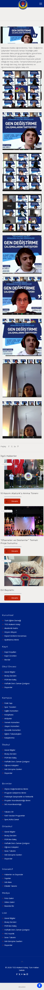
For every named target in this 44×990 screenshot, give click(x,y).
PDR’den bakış (10, 679)
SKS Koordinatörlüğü (13, 804)
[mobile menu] (41, 4)
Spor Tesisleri (10, 707)
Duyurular (8, 687)
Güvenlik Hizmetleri (12, 730)
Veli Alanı (8, 882)
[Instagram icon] (27, 974)
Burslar (7, 659)
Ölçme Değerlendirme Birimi (16, 789)
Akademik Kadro (11, 628)
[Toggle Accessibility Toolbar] (39, 985)
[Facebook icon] (17, 974)
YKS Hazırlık (9, 933)
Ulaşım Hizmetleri (11, 726)
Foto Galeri (9, 898)
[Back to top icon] (22, 961)
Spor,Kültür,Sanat (11, 819)
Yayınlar (7, 878)
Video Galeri (9, 902)
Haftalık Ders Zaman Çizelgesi (16, 683)
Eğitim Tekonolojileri (12, 734)
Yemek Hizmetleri (11, 722)
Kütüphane (8, 714)
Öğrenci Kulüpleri (11, 765)
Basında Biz (9, 906)
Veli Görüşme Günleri (13, 769)
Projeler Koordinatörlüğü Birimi (17, 800)
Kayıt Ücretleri (10, 656)
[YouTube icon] (22, 974)
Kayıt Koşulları (10, 652)
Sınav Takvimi (10, 851)
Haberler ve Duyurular (13, 874)
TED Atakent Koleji (12, 624)
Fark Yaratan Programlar (14, 815)
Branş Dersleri (10, 675)
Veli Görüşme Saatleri (13, 941)
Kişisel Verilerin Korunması (15, 636)
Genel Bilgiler (9, 672)
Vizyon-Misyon (10, 632)
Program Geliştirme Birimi (15, 793)
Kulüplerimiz (9, 737)
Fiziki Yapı (8, 703)
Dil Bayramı (7, 590)
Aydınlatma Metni (11, 639)
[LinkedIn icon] (25, 974)
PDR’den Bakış (10, 757)
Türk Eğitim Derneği (12, 620)
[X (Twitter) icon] (19, 974)
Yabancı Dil (8, 812)
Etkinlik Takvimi (10, 886)
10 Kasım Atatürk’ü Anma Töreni (19, 493)
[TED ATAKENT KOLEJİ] (23, 3)
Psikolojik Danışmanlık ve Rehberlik (18, 796)
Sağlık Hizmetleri (11, 711)
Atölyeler (8, 718)
